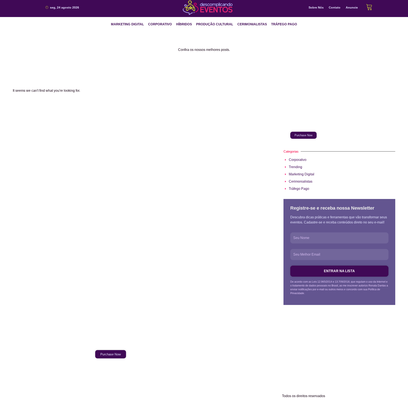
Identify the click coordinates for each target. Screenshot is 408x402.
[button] (127, 24)
